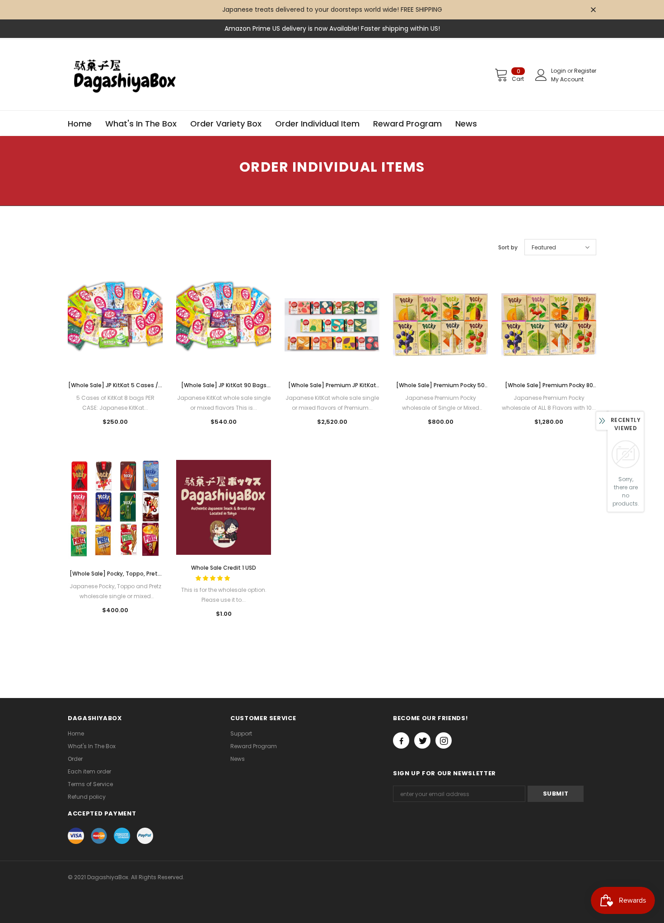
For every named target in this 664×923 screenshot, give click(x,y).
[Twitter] (422, 740)
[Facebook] (401, 740)
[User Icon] (541, 75)
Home (76, 219)
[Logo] (126, 75)
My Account (567, 79)
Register (585, 71)
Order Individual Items (123, 219)
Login (559, 71)
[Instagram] (443, 740)
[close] (593, 10)
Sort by (508, 247)
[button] (213, 578)
